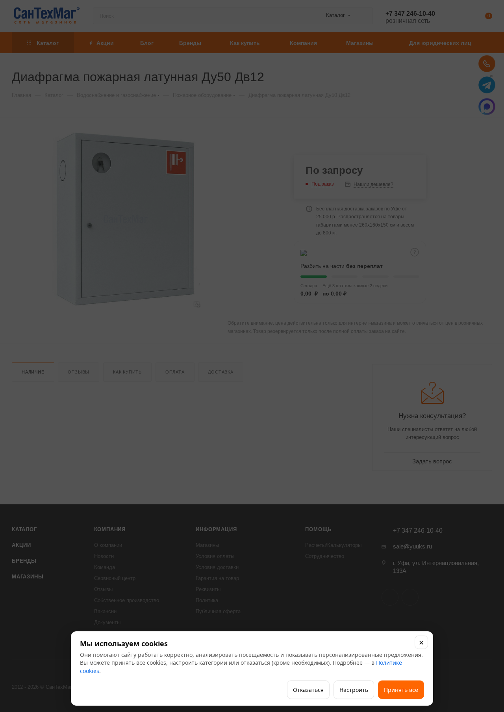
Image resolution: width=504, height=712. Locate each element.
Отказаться (308, 689)
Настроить (353, 689)
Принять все (401, 689)
